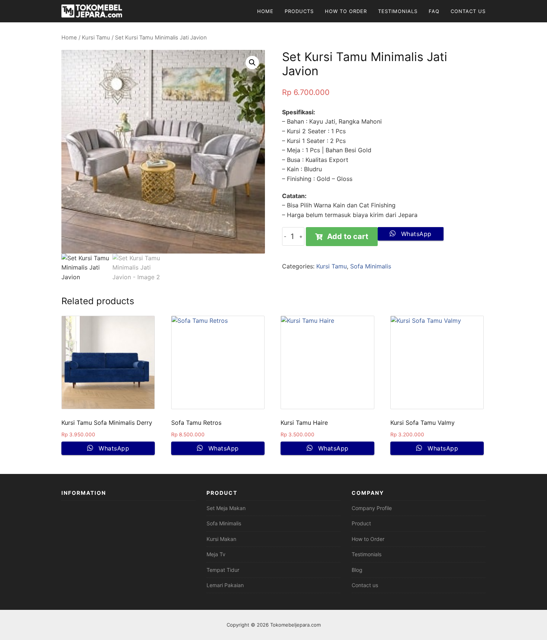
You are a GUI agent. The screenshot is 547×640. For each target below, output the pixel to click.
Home (265, 11)
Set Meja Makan (226, 508)
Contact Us (468, 11)
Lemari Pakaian (225, 585)
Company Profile (372, 508)
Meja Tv (216, 554)
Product (361, 523)
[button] (252, 62)
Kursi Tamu (96, 37)
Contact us (365, 585)
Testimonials (398, 11)
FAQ (434, 11)
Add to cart (347, 236)
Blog (357, 570)
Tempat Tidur (223, 570)
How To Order (346, 11)
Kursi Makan (221, 539)
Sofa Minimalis (370, 266)
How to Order (368, 539)
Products (299, 11)
